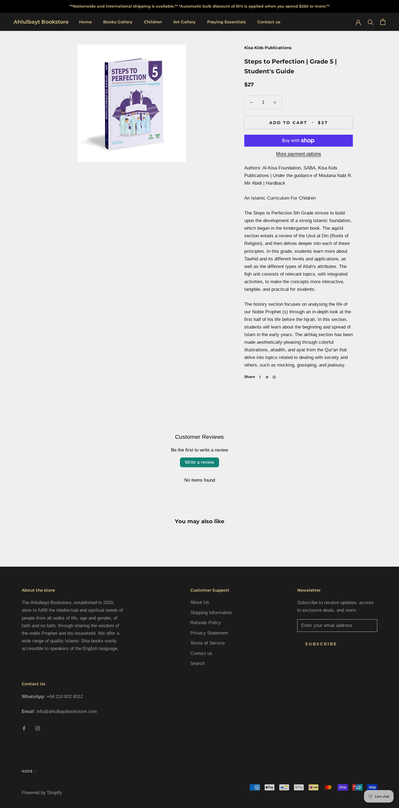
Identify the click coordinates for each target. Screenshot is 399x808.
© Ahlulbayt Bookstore (44, 784)
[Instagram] (37, 728)
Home (85, 21)
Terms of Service (207, 643)
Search (197, 663)
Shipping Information (211, 612)
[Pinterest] (274, 377)
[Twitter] (267, 377)
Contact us (268, 21)
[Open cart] (382, 22)
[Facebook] (260, 377)
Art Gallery (184, 21)
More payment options (298, 153)
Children (153, 21)
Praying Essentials (226, 21)
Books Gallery (117, 21)
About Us (199, 602)
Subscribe (321, 643)
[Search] (370, 22)
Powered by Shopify (42, 792)
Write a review (199, 462)
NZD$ (27, 771)
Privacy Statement (209, 633)
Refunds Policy (205, 622)
